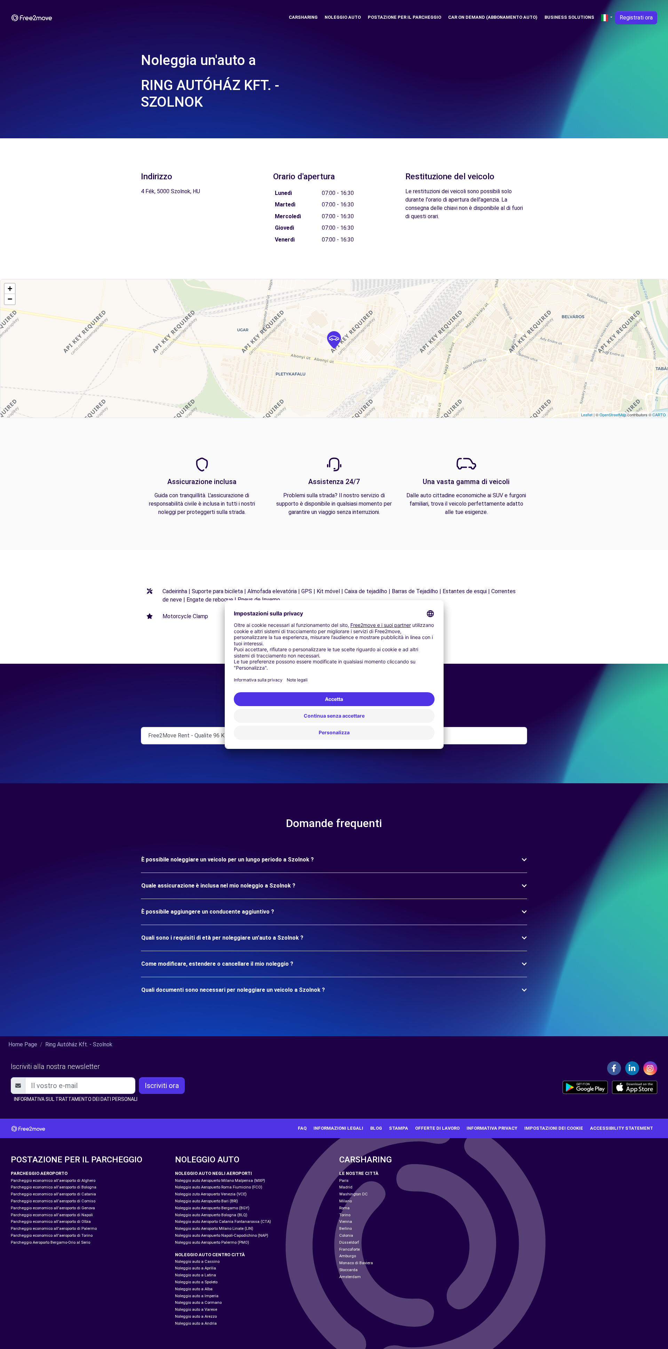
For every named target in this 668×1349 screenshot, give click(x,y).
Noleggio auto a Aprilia (195, 1268)
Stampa (398, 1128)
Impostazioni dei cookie (553, 1128)
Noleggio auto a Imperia (196, 1296)
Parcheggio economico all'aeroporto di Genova (53, 1208)
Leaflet (587, 414)
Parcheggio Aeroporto (39, 1173)
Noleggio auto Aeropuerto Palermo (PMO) (212, 1242)
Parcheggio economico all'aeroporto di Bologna (53, 1187)
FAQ (302, 1128)
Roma (344, 1208)
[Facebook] (614, 1068)
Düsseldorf (349, 1242)
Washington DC (353, 1194)
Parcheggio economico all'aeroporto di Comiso (53, 1201)
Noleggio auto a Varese (196, 1309)
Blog (376, 1128)
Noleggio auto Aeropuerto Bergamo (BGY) (212, 1208)
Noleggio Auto (343, 17)
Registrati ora (636, 17)
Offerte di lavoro (437, 1128)
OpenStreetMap (612, 414)
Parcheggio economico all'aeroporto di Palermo (54, 1228)
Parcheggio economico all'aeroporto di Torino (52, 1235)
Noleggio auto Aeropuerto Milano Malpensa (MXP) (220, 1180)
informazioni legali (338, 1128)
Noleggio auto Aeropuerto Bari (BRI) (206, 1201)
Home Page (22, 1044)
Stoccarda (348, 1270)
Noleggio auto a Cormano (198, 1302)
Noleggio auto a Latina (195, 1275)
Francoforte (349, 1249)
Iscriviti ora (162, 1085)
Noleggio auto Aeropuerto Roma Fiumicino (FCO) (218, 1187)
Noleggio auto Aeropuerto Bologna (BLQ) (211, 1215)
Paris (344, 1180)
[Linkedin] (632, 1068)
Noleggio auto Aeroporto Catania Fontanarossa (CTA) (223, 1221)
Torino (344, 1215)
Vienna (345, 1221)
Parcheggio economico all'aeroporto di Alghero (53, 1180)
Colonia (346, 1235)
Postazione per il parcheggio (404, 17)
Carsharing (303, 17)
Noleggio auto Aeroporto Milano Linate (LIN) (214, 1228)
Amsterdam (350, 1277)
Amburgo (347, 1256)
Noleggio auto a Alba (194, 1289)
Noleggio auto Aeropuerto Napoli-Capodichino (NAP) (221, 1235)
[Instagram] (650, 1068)
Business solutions (569, 17)
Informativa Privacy (492, 1128)
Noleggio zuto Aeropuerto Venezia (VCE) (211, 1194)
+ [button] (10, 288)
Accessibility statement (621, 1128)
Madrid (345, 1187)
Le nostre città (359, 1173)
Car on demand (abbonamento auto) (493, 17)
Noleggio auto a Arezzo (196, 1316)
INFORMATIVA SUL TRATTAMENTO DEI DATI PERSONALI (75, 1099)
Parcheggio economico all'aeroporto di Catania (53, 1194)
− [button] (10, 299)
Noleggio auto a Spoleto (196, 1282)
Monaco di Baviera (356, 1263)
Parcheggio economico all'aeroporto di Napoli (52, 1215)
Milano (345, 1201)
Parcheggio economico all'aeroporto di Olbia (51, 1221)
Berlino (345, 1228)
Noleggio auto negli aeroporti (213, 1173)
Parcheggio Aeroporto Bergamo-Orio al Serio (50, 1242)
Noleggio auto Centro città (210, 1254)
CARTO (659, 414)
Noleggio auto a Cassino (197, 1261)
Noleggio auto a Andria (196, 1323)
